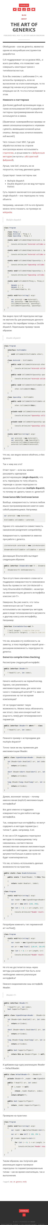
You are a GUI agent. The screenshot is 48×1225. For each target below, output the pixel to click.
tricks (25, 1182)
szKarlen (24, 5)
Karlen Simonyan (37, 35)
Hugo (32, 1222)
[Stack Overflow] (24, 9)
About (24, 19)
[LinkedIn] (28, 9)
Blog (24, 15)
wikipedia (7, 212)
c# (14, 1182)
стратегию (8, 152)
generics (19, 1182)
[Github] (19, 9)
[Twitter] (15, 9)
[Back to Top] (24, 1214)
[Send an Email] (33, 9)
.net (11, 1182)
